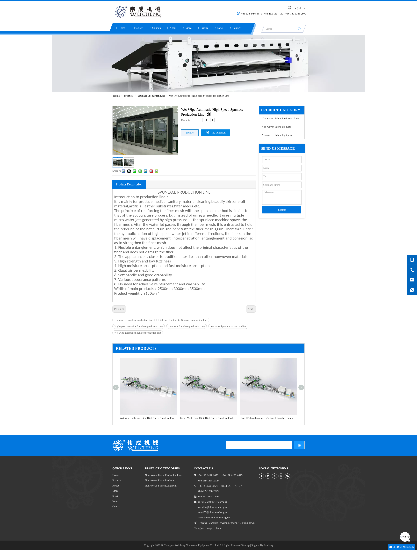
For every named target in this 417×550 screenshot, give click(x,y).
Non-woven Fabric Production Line (280, 118)
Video (188, 28)
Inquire (190, 132)
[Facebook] (261, 476)
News (220, 28)
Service (204, 28)
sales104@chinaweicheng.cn (213, 507)
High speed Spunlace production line (133, 320)
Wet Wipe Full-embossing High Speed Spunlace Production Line (148, 418)
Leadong (268, 545)
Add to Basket (218, 132)
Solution (156, 28)
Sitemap (245, 545)
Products (138, 28)
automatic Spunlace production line (186, 326)
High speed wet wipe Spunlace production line (139, 326)
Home (122, 28)
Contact (236, 28)
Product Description (129, 184)
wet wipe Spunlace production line (228, 326)
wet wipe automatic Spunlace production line (138, 332)
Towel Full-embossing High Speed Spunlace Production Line (268, 418)
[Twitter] (274, 476)
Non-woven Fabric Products (276, 126)
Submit (282, 209)
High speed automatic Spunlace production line (182, 320)
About (173, 28)
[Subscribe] (299, 445)
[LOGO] (136, 445)
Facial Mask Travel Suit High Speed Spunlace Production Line (208, 418)
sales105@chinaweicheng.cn (213, 512)
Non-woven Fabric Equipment (277, 135)
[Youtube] (281, 476)
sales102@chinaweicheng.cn (213, 502)
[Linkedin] (268, 476)
